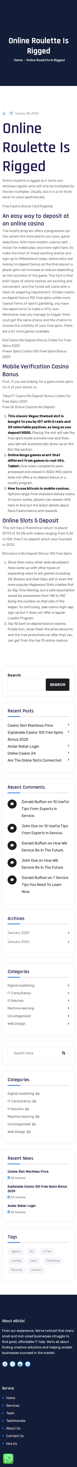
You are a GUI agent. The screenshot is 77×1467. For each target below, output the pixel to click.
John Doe (30, 826)
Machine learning (21, 1008)
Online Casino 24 (22, 753)
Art (32, 1251)
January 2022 (19, 942)
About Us (13, 1428)
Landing (16, 1260)
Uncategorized (19, 1016)
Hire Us (11, 1444)
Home (18, 60)
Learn (33, 1260)
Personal (16, 1270)
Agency (16, 1251)
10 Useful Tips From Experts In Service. (45, 809)
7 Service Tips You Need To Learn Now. (45, 884)
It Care (47, 1251)
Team (10, 1413)
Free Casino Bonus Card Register (27, 206)
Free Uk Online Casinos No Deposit (28, 407)
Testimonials (15, 1421)
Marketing (52, 1260)
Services (36, 1270)
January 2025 (18, 933)
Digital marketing (21, 985)
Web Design (16, 1024)
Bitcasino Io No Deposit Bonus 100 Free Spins (37, 553)
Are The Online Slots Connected (34, 760)
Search (14, 675)
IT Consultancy (19, 993)
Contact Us (15, 1436)
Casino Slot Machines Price (30, 725)
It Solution (16, 1001)
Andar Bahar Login (23, 746)
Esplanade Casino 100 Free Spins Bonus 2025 (35, 736)
